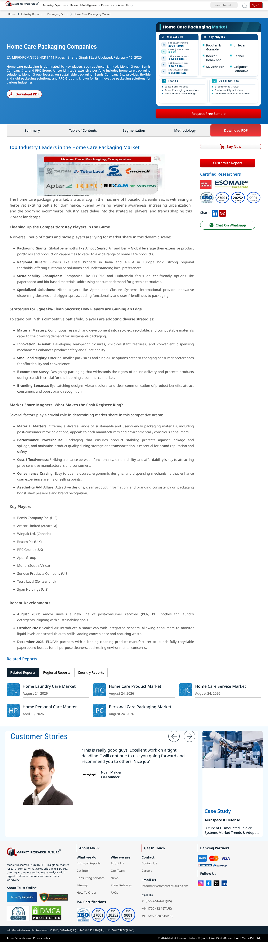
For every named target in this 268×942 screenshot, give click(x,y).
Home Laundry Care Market (49, 686)
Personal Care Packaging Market (140, 706)
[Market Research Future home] (23, 5)
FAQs (114, 892)
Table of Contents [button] (83, 130)
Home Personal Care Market (50, 706)
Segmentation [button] (134, 130)
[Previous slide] (174, 736)
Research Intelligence (83, 5)
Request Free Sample (208, 113)
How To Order (87, 892)
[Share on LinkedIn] (215, 212)
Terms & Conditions (19, 938)
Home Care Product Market (135, 686)
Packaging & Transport (57, 14)
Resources (107, 5)
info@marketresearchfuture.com (165, 886)
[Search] (244, 5)
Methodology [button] (185, 130)
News (115, 878)
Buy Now (234, 146)
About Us (123, 5)
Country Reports (91, 672)
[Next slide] (189, 736)
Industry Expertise (54, 5)
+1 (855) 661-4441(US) (157, 901)
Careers (147, 871)
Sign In (256, 5)
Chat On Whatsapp (231, 225)
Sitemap (82, 885)
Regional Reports (56, 672)
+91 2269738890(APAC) (157, 916)
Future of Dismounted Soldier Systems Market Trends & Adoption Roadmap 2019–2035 (233, 830)
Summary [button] (32, 130)
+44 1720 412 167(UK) (157, 908)
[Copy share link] (222, 212)
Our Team (118, 871)
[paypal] (22, 897)
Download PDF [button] (235, 130)
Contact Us (149, 863)
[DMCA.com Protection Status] (46, 913)
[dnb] (18, 913)
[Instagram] (201, 883)
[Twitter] (216, 883)
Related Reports (23, 672)
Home (11, 14)
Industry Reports (31, 14)
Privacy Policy (41, 938)
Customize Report (227, 163)
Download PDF (27, 94)
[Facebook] (208, 883)
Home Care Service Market (220, 686)
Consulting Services (90, 878)
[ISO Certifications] (230, 194)
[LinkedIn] (224, 883)
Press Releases (121, 885)
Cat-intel (83, 871)
